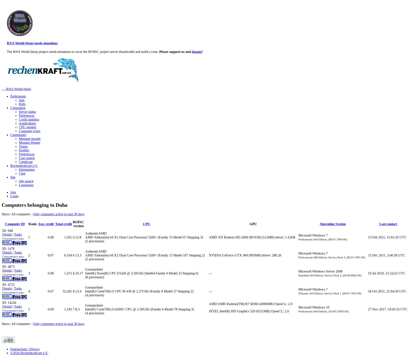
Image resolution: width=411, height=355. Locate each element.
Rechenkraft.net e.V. (24, 166)
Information (27, 169)
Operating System (333, 224)
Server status (27, 112)
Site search (26, 181)
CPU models (27, 127)
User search (27, 158)
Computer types (29, 131)
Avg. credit (46, 224)
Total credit (63, 224)
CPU (146, 224)
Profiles (24, 150)
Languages (26, 185)
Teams (23, 146)
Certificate (26, 162)
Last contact (388, 224)
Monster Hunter (29, 142)
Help (22, 104)
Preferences (26, 115)
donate (197, 52)
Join (21, 100)
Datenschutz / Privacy (25, 349)
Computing (17, 108)
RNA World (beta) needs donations (32, 43)
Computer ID (15, 224)
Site (12, 177)
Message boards (29, 139)
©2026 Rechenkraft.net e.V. (29, 353)
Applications (27, 123)
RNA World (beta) (18, 89)
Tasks (18, 234)
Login (14, 196)
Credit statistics (29, 119)
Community (18, 135)
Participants (18, 96)
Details (7, 234)
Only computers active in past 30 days (58, 214)
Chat (22, 173)
